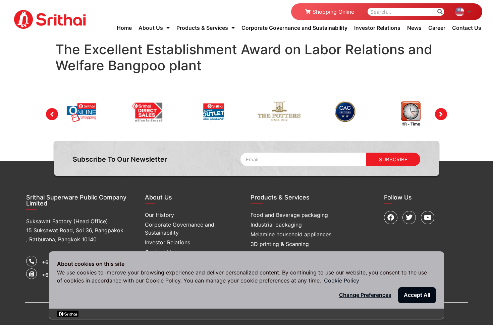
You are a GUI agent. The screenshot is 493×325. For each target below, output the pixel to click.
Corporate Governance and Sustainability (294, 27)
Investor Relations (377, 27)
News (414, 27)
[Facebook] (390, 217)
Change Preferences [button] (365, 295)
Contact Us (466, 27)
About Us (151, 27)
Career (436, 27)
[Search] (440, 12)
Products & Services (202, 27)
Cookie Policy (341, 280)
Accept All (417, 295)
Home (124, 27)
